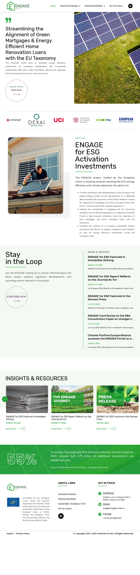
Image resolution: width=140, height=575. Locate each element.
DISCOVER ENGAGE (69, 6)
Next (128, 399)
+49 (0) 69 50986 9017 (112, 518)
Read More (11, 428)
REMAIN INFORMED (94, 6)
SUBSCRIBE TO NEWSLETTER (72, 504)
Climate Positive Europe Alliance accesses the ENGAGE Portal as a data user (109, 338)
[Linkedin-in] (130, 6)
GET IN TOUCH (116, 6)
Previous (5, 399)
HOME (53, 6)
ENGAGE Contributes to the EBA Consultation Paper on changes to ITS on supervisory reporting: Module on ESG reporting (110, 320)
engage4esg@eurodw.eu (113, 508)
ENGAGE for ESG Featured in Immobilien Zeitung (106, 258)
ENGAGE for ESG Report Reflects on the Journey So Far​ (109, 278)
